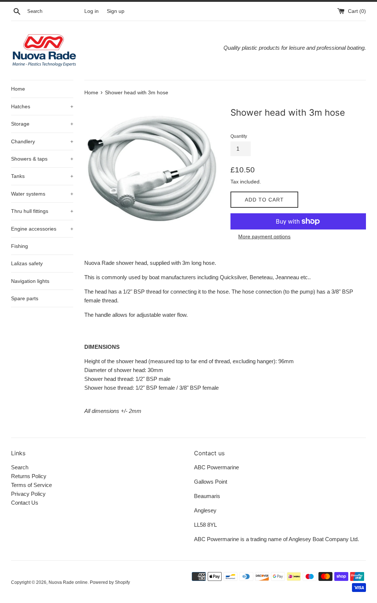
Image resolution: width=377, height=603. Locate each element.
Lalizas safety (27, 263)
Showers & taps (42, 159)
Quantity (238, 136)
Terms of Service (31, 485)
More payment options (264, 236)
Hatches (42, 106)
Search (19, 467)
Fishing (19, 246)
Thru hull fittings (42, 211)
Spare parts (24, 298)
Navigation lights (30, 281)
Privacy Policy (28, 494)
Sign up (115, 11)
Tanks (42, 176)
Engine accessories (42, 229)
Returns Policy (28, 476)
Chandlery (42, 141)
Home (18, 89)
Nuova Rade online (68, 582)
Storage (42, 124)
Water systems (42, 194)
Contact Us (24, 502)
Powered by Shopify (110, 582)
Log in (91, 11)
